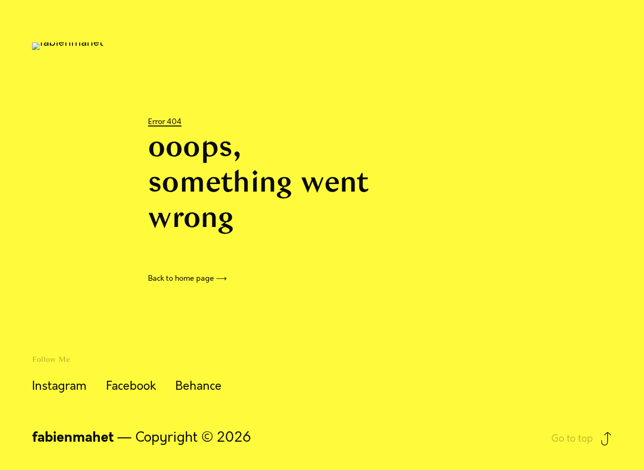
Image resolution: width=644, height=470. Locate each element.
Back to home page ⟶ (187, 278)
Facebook (131, 386)
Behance (198, 386)
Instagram (59, 386)
